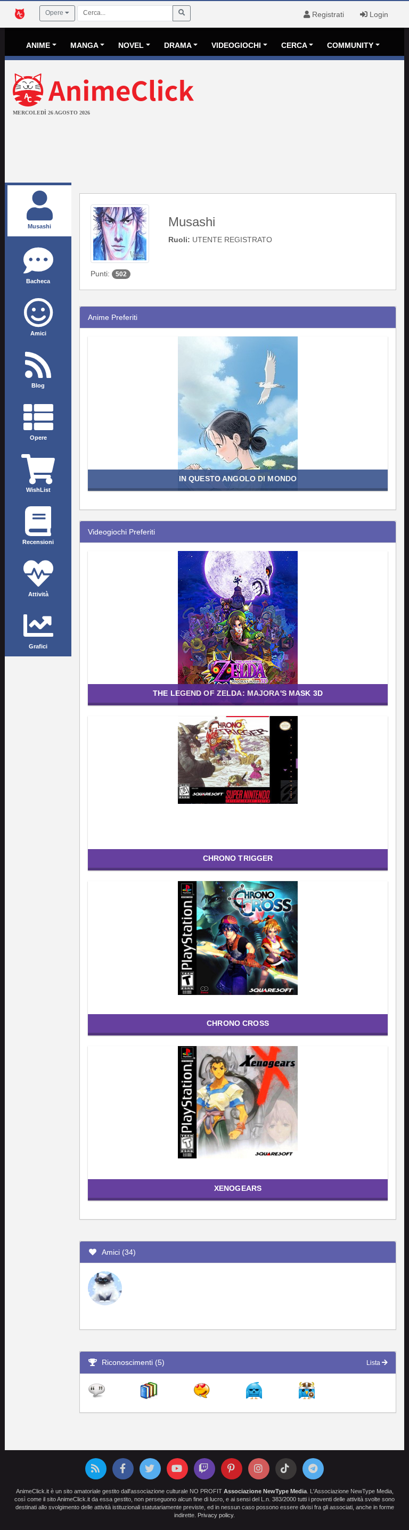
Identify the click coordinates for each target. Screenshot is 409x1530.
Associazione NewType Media (265, 1491)
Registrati (327, 14)
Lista (374, 1363)
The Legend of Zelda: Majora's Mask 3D (238, 693)
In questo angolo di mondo (238, 478)
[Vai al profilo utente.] (120, 233)
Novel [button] (131, 45)
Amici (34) (116, 1252)
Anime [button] (38, 45)
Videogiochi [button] (236, 45)
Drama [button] (178, 45)
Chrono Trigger (238, 858)
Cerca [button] (294, 45)
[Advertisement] (204, 151)
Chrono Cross (238, 1023)
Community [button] (350, 45)
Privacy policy (215, 1515)
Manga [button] (84, 45)
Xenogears (237, 1188)
